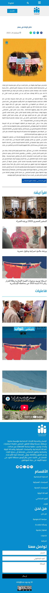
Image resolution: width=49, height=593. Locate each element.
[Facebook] (28, 466)
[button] (28, 3)
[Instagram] (31, 466)
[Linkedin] (17, 466)
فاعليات (41, 291)
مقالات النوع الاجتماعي (29, 180)
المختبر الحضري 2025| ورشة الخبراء (31, 221)
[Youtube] (20, 466)
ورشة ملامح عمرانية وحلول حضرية (32, 251)
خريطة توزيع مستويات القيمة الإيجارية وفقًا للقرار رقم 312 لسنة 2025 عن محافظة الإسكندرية (26, 282)
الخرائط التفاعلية (35, 328)
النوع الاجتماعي (41, 180)
